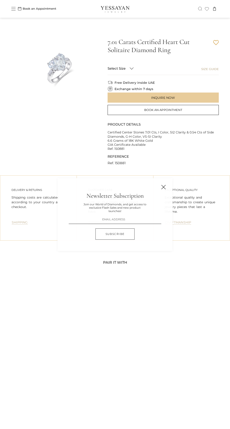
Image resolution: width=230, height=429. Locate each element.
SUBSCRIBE (115, 234)
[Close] (163, 187)
